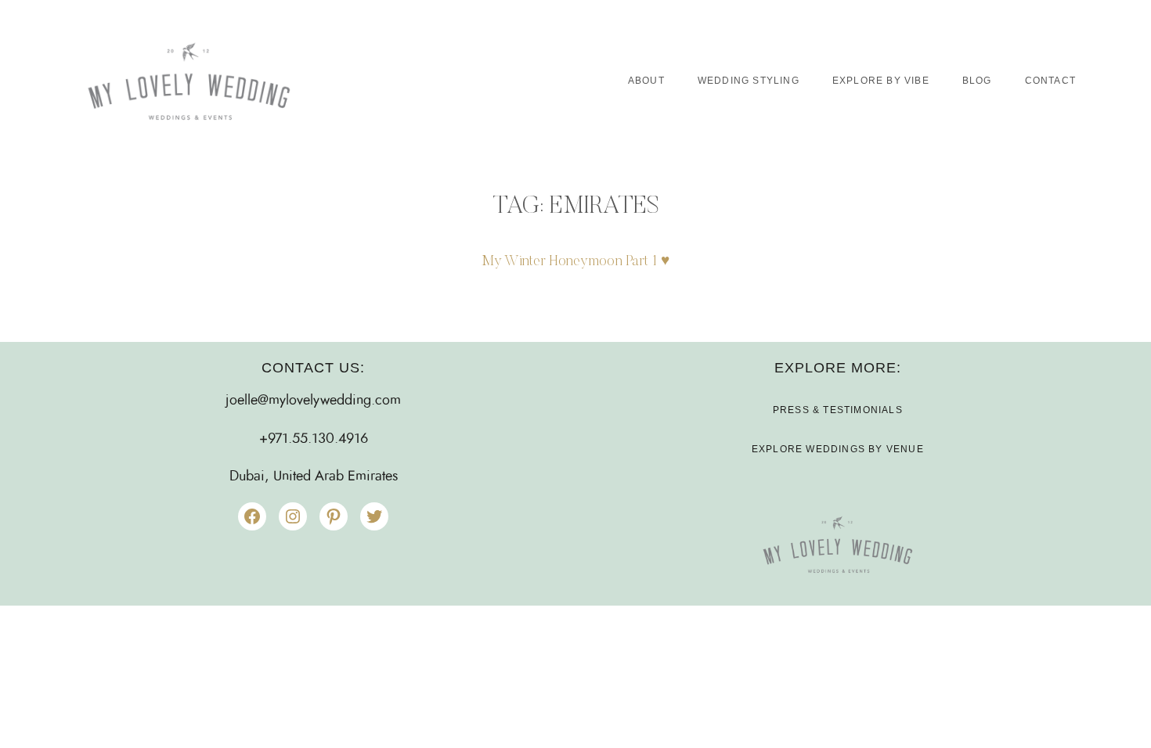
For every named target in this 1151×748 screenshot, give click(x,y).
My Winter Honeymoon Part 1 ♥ (576, 261)
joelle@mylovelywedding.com (313, 401)
